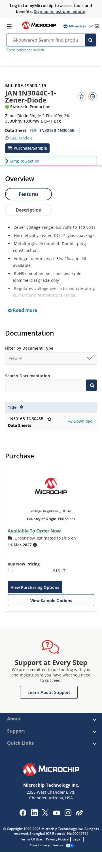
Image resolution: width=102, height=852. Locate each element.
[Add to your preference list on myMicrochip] (81, 96)
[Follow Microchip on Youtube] (56, 813)
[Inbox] (97, 26)
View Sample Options (51, 600)
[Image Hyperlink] (39, 28)
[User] (78, 26)
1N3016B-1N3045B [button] (57, 130)
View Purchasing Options (35, 587)
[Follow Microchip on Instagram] (67, 814)
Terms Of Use (31, 839)
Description (29, 210)
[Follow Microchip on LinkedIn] (34, 814)
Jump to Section (24, 161)
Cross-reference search (25, 49)
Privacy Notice (57, 839)
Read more (24, 310)
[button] (19, 136)
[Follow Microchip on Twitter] (45, 814)
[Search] (90, 40)
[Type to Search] (91, 385)
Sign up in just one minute (59, 11)
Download (83, 421)
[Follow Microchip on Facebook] (22, 814)
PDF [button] (33, 130)
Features (29, 194)
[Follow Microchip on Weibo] (79, 814)
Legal (77, 839)
